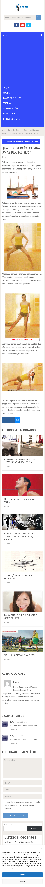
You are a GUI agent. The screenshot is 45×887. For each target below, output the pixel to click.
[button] (41, 848)
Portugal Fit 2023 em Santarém (20, 842)
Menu (5, 35)
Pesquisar (7, 824)
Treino (7, 103)
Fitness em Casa (12, 118)
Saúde (6, 93)
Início (6, 88)
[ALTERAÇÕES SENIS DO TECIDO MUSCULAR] (22, 561)
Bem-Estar (9, 113)
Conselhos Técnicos (14, 142)
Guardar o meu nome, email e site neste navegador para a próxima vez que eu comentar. (21, 805)
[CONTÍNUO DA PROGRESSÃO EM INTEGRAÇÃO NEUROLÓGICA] (22, 445)
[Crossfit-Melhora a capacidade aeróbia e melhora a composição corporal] (22, 522)
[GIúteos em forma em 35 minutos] (22, 641)
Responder (13, 729)
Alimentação (10, 108)
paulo (5, 157)
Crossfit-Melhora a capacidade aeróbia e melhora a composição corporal (19, 536)
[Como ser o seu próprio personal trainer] (22, 485)
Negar (22, 881)
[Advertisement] (22, 61)
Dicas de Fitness (12, 98)
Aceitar (22, 875)
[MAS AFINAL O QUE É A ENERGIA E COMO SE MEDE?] (22, 601)
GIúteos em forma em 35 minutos (20, 655)
